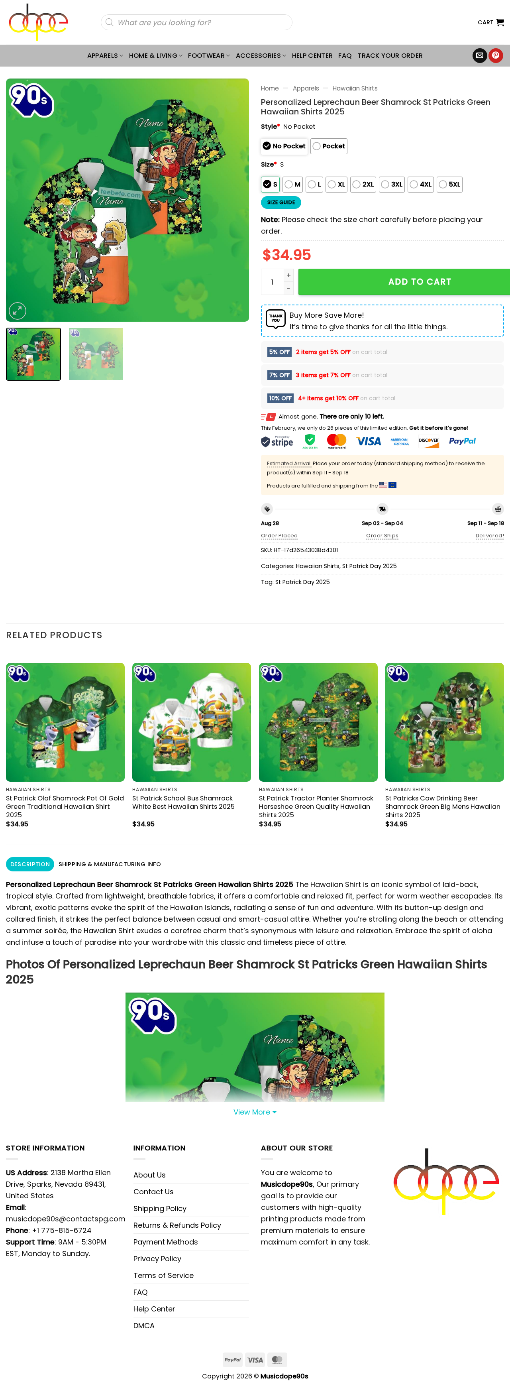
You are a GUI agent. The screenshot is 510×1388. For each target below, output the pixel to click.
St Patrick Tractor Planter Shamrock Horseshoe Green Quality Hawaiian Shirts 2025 (316, 806)
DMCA (144, 1326)
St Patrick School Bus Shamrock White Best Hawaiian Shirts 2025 (183, 802)
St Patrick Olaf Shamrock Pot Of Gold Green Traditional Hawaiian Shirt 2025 (65, 806)
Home (270, 88)
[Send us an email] (480, 55)
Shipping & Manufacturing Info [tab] (110, 864)
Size (269, 164)
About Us (149, 1175)
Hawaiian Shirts (355, 88)
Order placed (279, 535)
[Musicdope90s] (42, 22)
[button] (491, 22)
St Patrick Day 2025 (369, 566)
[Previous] (21, 200)
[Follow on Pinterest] (495, 55)
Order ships (382, 535)
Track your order (390, 55)
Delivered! (490, 535)
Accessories (258, 55)
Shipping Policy (159, 1208)
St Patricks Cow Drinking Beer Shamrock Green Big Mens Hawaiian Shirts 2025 (442, 806)
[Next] (234, 200)
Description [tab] (30, 864)
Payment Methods (165, 1242)
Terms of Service (163, 1275)
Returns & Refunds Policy (177, 1225)
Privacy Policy (157, 1259)
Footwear (206, 55)
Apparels (102, 55)
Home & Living (153, 55)
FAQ (345, 55)
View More (251, 1112)
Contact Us (153, 1192)
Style (270, 126)
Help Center (312, 55)
